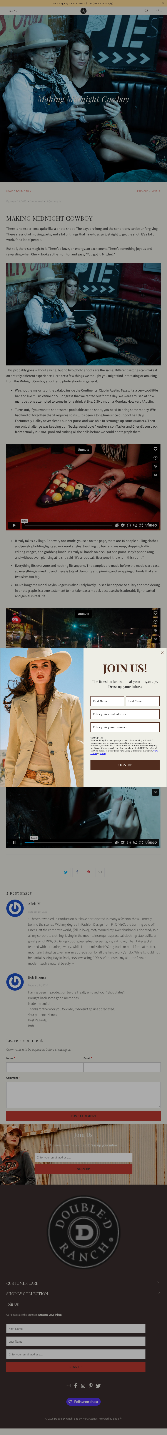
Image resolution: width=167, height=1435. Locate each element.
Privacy (103, 753)
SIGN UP (125, 765)
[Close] (162, 652)
